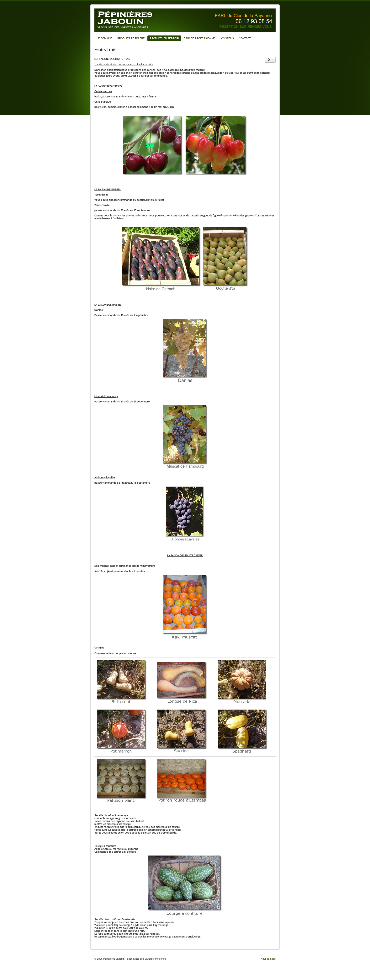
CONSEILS (227, 38)
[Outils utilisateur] (270, 60)
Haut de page (268, 958)
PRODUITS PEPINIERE (131, 38)
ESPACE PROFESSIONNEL (200, 38)
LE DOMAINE (104, 38)
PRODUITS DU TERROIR (164, 38)
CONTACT (245, 38)
